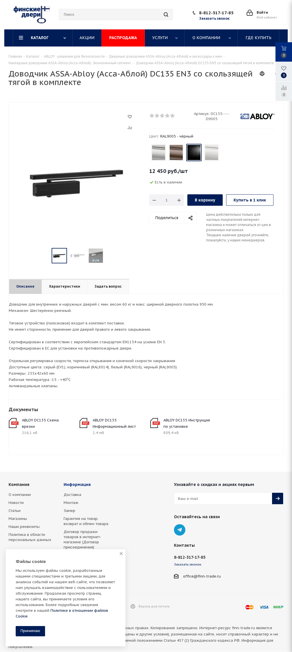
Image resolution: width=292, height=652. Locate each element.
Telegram (179, 530)
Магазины (18, 518)
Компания (19, 484)
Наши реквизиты (24, 526)
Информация (77, 484)
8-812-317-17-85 (216, 12)
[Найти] (166, 14)
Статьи (15, 510)
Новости (16, 502)
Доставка (72, 494)
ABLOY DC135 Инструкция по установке (186, 423)
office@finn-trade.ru (202, 576)
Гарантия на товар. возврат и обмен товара (86, 521)
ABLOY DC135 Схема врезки (40, 423)
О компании (20, 494)
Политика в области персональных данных (30, 537)
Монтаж (71, 502)
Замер (69, 510)
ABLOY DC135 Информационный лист (114, 423)
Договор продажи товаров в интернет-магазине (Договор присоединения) (82, 539)
